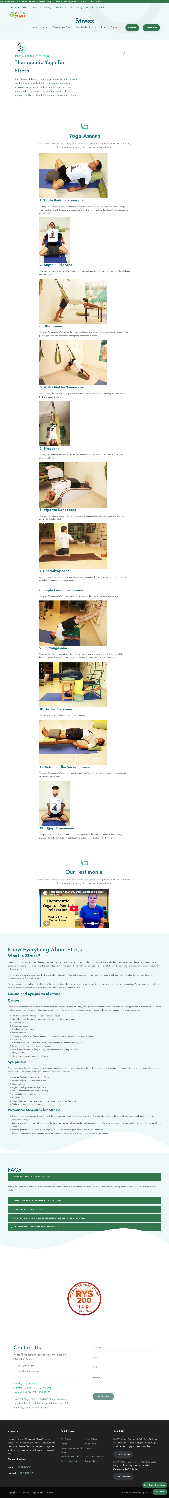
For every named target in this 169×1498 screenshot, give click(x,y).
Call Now (132, 27)
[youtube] (155, 7)
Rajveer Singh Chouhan (71, 1456)
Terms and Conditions (94, 1456)
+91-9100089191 (26, 1473)
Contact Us (89, 1448)
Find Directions (123, 1453)
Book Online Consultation (154, 1485)
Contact (114, 27)
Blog (103, 27)
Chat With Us (159, 1491)
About (45, 27)
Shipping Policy (91, 1461)
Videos (64, 1443)
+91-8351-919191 (19, 7)
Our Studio (66, 1439)
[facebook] (146, 7)
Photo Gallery (90, 1439)
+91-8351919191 (23, 1466)
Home (34, 27)
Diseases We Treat (62, 27)
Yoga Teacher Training (86, 27)
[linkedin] (151, 7)
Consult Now (151, 27)
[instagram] (160, 7)
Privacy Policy (90, 1443)
